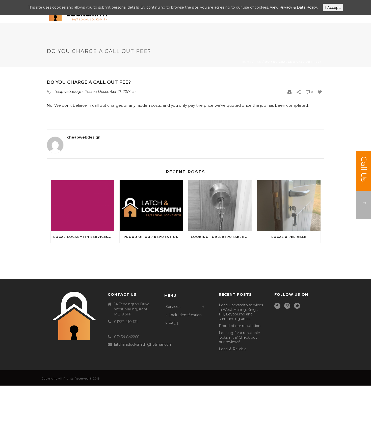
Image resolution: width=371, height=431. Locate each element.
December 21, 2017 (114, 91)
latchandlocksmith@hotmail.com (143, 344)
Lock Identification (185, 315)
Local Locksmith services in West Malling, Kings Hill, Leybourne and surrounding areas (83, 237)
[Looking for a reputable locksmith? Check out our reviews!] (220, 205)
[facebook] (277, 306)
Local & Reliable (288, 237)
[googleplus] (287, 306)
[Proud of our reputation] (151, 205)
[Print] (289, 92)
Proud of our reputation (151, 237)
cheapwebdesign (67, 91)
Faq (258, 62)
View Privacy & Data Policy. (294, 7)
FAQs (173, 323)
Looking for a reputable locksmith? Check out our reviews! (221, 237)
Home (246, 62)
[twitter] (297, 306)
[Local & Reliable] (289, 205)
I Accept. (333, 7)
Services (173, 306)
